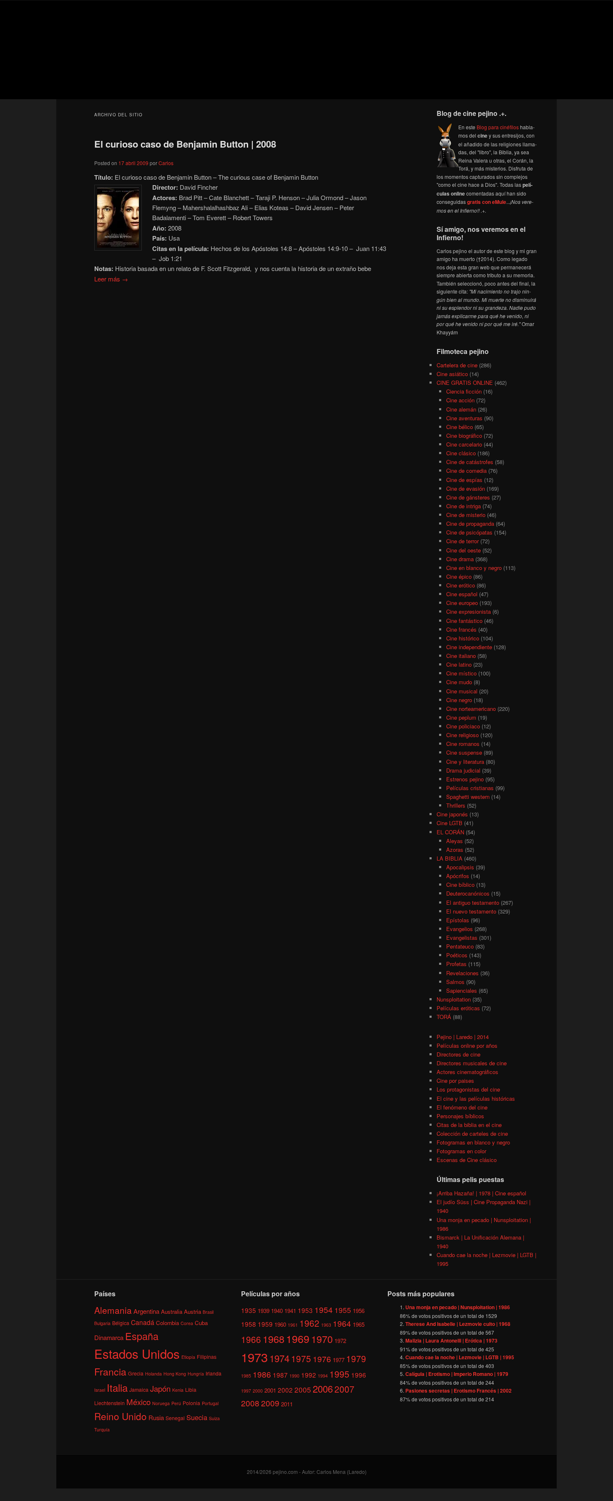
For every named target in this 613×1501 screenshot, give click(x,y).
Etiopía (188, 1357)
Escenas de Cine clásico (467, 1160)
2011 (287, 1404)
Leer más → (111, 278)
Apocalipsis (460, 867)
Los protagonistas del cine (468, 1089)
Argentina (146, 1311)
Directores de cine (458, 1054)
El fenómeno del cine (462, 1107)
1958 (248, 1323)
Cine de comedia (466, 470)
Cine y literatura (465, 762)
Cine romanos (463, 744)
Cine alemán (461, 409)
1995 (339, 1374)
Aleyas (454, 841)
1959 (265, 1323)
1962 (309, 1323)
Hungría (196, 1373)
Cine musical (461, 691)
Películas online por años (467, 1045)
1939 (263, 1311)
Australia (171, 1311)
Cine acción (460, 400)
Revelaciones (462, 973)
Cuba (201, 1323)
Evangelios (459, 929)
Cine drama (460, 559)
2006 (323, 1388)
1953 (305, 1310)
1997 (246, 1391)
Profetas (456, 964)
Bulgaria (102, 1323)
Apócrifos (457, 876)
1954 (323, 1309)
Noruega (161, 1403)
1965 (358, 1324)
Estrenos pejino (465, 779)
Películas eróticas (458, 1008)
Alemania (113, 1310)
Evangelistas (461, 937)
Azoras (454, 849)
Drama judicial (463, 770)
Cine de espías (464, 480)
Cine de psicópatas (469, 532)
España (141, 1336)
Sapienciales (461, 990)
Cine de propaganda (470, 523)
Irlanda (213, 1373)
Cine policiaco (463, 726)
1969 (297, 1338)
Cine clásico (461, 453)
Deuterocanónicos (468, 893)
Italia (117, 1387)
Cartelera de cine (457, 365)
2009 (270, 1402)
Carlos (165, 162)
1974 (279, 1358)
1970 (322, 1339)
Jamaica (138, 1389)
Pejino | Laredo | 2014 (463, 1037)
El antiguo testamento (472, 902)
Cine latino (459, 664)
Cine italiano (461, 656)
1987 (280, 1374)
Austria (192, 1311)
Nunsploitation (454, 999)
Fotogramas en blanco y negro (473, 1142)
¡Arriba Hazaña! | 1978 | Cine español (481, 1193)
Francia (110, 1371)
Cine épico (459, 576)
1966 (251, 1339)
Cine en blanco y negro (474, 568)
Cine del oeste (463, 550)
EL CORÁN (450, 832)
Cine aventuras (464, 418)
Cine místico (461, 673)
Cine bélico (459, 427)
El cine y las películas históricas (476, 1098)
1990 (294, 1376)
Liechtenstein (109, 1402)
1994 (323, 1376)
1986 (262, 1374)
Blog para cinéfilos (498, 127)
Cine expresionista (468, 611)
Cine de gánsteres (468, 497)
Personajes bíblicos (460, 1116)
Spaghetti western (468, 797)
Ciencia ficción (464, 391)
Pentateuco (460, 946)
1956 (358, 1311)
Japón (160, 1388)
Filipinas (206, 1356)
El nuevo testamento (471, 911)
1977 (338, 1360)
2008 (250, 1402)
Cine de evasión (465, 488)
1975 (301, 1358)
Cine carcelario (464, 444)
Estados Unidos (137, 1353)
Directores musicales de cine (472, 1063)
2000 (258, 1391)
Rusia (156, 1417)
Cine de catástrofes (469, 462)
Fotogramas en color (461, 1151)
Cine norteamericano (471, 709)
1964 (342, 1323)
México (138, 1401)
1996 (358, 1374)
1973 (254, 1356)
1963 (326, 1325)
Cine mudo (459, 682)
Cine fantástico (464, 621)
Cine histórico (462, 638)
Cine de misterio (465, 515)
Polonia (191, 1402)
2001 (270, 1390)
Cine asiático (452, 374)
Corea (187, 1323)
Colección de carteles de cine (472, 1133)
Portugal (210, 1403)
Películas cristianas (470, 788)
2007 (344, 1389)
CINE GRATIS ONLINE (465, 383)
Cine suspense (464, 752)
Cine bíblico (460, 885)
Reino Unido (120, 1416)
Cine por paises (455, 1080)
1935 (248, 1310)
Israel (99, 1390)
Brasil (208, 1312)
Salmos (455, 982)
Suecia (196, 1417)
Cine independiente (469, 647)
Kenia (177, 1390)
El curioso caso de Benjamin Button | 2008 (185, 144)
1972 (340, 1341)
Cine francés (461, 629)
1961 (293, 1325)
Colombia (167, 1323)
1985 (246, 1376)
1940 (277, 1311)
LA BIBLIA (449, 858)
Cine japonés (452, 814)
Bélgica (120, 1322)
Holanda (153, 1373)
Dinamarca (108, 1337)
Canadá (142, 1322)
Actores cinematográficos (467, 1072)
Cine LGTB (449, 823)
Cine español (461, 594)
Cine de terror (462, 541)
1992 (308, 1374)
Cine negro (459, 700)
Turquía (102, 1429)
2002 (285, 1389)
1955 (342, 1310)
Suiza (214, 1418)
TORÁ (444, 1017)
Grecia (135, 1373)
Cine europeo (462, 603)
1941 (290, 1311)
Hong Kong (174, 1373)
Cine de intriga (463, 506)
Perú (176, 1403)
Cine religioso (462, 735)
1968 (273, 1339)
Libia (190, 1389)
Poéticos (456, 955)
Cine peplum (461, 717)
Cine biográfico (464, 435)
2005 (302, 1389)
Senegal (175, 1417)
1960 (280, 1324)
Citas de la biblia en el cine (469, 1125)
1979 (356, 1358)
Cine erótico (460, 585)
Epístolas (457, 920)
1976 (322, 1358)
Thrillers (455, 805)
